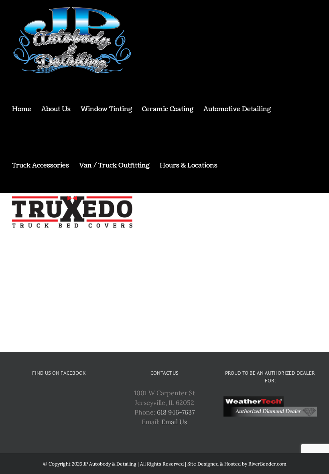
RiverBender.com (267, 464)
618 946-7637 (176, 412)
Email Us (174, 422)
